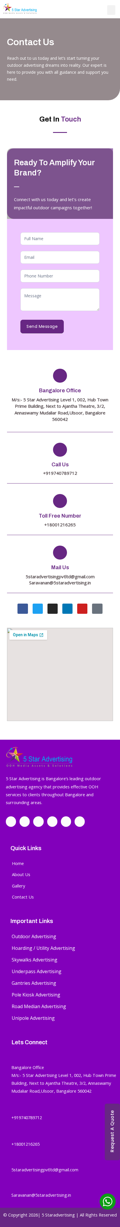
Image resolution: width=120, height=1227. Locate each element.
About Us (21, 874)
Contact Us (23, 897)
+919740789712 (26, 1117)
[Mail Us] (60, 553)
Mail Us (60, 567)
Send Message (42, 326)
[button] (111, 10)
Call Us (60, 464)
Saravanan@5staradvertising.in (60, 583)
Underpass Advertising (36, 971)
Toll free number (60, 516)
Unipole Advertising (33, 1018)
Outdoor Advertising (34, 936)
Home (18, 863)
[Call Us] (60, 450)
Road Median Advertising (39, 1006)
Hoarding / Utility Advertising (43, 948)
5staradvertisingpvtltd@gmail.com (60, 576)
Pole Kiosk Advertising (36, 995)
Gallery (18, 886)
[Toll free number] (60, 501)
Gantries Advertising (34, 983)
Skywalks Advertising (34, 960)
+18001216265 (25, 1144)
